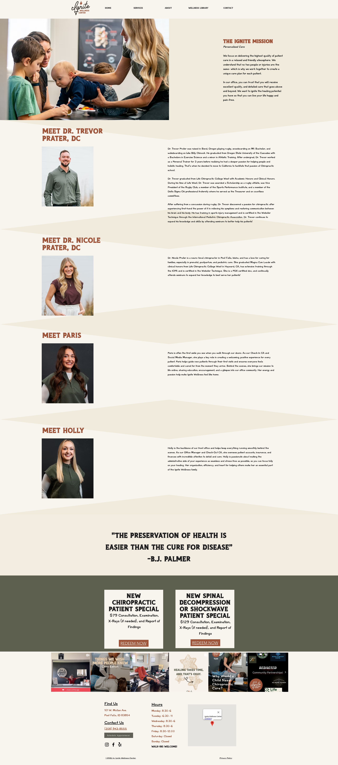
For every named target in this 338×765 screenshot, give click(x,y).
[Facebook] (113, 744)
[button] (168, 8)
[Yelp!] (119, 744)
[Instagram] (106, 744)
